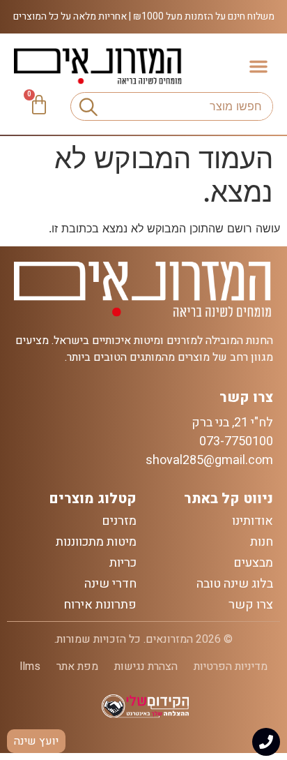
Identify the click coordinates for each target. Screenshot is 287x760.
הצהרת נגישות (146, 666)
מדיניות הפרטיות (230, 666)
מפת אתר (77, 666)
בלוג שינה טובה (234, 584)
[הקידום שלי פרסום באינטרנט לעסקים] (144, 715)
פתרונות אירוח (100, 605)
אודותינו (252, 521)
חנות (261, 542)
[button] (258, 66)
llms (30, 666)
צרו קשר (250, 605)
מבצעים (253, 563)
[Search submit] (85, 107)
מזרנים (119, 521)
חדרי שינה (110, 584)
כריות (123, 563)
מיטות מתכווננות (96, 542)
